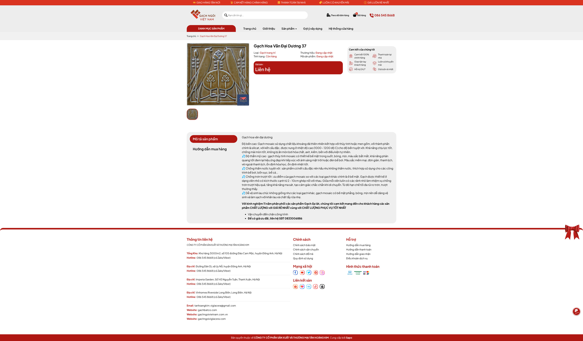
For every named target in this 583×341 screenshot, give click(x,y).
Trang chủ (249, 28)
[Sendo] (315, 286)
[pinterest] (315, 272)
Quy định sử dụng (303, 258)
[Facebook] (295, 272)
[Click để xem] (218, 74)
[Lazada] (302, 286)
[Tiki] (308, 286)
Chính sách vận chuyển (306, 249)
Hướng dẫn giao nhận (358, 253)
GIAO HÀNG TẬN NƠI (208, 2)
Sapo (349, 337)
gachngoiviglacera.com (212, 318)
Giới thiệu (269, 28)
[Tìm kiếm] (226, 15)
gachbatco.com (207, 310)
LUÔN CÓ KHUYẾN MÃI (336, 2)
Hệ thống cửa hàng (341, 28)
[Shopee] (295, 286)
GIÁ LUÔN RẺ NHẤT (378, 2)
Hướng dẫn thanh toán (358, 249)
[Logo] (203, 15)
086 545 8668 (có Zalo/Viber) (213, 257)
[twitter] (308, 272)
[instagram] (322, 272)
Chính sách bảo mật (304, 245)
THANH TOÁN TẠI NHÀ (293, 2)
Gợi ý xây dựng (312, 28)
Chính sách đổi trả (303, 253)
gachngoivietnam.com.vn (213, 314)
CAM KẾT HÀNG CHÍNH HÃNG (251, 2)
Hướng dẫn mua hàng (358, 245)
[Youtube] (302, 272)
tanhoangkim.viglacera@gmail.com (215, 305)
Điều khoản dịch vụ (357, 258)
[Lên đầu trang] (577, 322)
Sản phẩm (288, 28)
